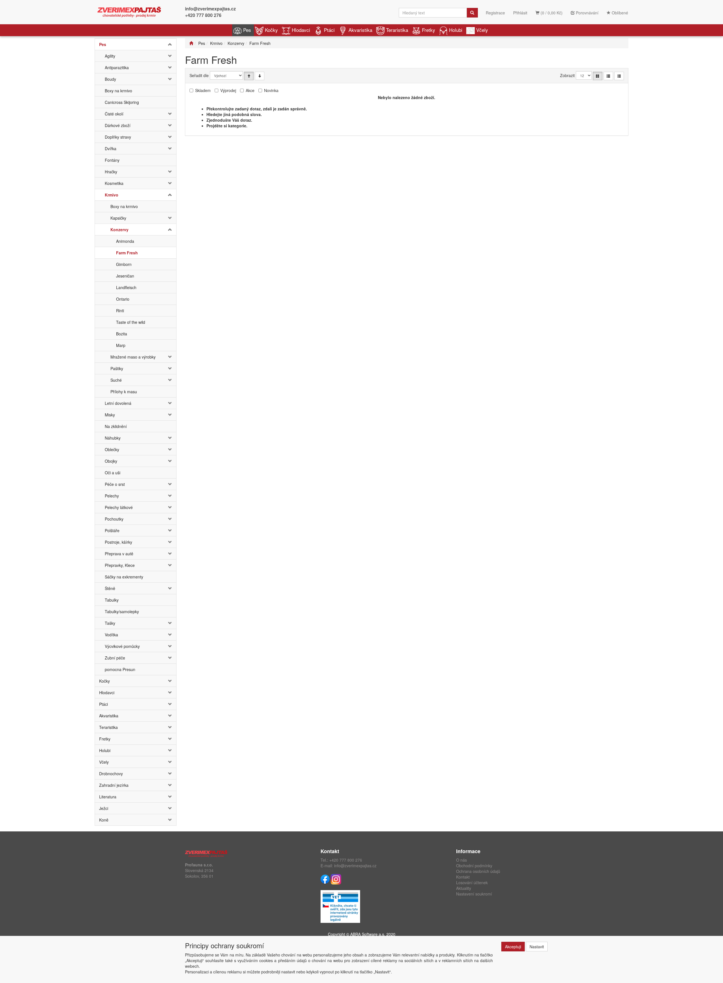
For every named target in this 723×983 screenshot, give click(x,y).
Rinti (120, 310)
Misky (110, 415)
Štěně (110, 588)
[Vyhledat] (472, 13)
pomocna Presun (120, 669)
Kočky (271, 29)
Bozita (121, 334)
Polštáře (112, 530)
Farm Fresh (127, 252)
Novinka (271, 90)
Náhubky (113, 438)
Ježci (103, 808)
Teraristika (397, 29)
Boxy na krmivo (118, 90)
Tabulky (112, 600)
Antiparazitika (117, 67)
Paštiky (116, 368)
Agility (110, 56)
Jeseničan (125, 276)
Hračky (111, 171)
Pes (247, 29)
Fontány (112, 160)
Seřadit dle (199, 75)
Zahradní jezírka (114, 785)
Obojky (111, 461)
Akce (250, 90)
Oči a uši (112, 472)
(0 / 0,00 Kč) (551, 13)
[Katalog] (597, 76)
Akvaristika (360, 29)
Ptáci (329, 29)
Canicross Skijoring (122, 102)
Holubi (455, 29)
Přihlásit (520, 13)
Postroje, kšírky (118, 542)
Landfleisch (126, 287)
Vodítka (111, 634)
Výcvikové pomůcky (122, 646)
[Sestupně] (259, 76)
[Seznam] (608, 76)
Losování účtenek (472, 882)
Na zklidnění (116, 426)
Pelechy (112, 496)
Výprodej (228, 90)
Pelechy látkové (119, 507)
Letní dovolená (118, 403)
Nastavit (537, 946)
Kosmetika (114, 183)
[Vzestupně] (249, 76)
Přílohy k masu (123, 391)
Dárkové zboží (117, 125)
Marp (120, 345)
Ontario (122, 299)
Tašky (110, 623)
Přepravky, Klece (120, 565)
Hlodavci (301, 29)
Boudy (110, 79)
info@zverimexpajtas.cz (210, 8)
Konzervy (119, 229)
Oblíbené (619, 13)
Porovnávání (586, 13)
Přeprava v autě (119, 553)
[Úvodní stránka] (191, 43)
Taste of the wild (130, 322)
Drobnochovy (111, 773)
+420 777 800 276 (203, 15)
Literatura (107, 796)
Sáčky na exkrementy (124, 577)
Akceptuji (513, 946)
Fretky (428, 29)
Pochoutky (114, 519)
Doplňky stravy (118, 137)
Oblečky (112, 449)
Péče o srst (115, 484)
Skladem (203, 90)
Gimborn (124, 264)
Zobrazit (567, 75)
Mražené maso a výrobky (133, 357)
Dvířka (110, 148)
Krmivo (111, 195)
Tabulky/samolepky (122, 611)
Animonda (125, 241)
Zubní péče (115, 658)
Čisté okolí (114, 114)
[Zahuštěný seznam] (619, 76)
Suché (116, 380)
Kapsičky (118, 218)
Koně (103, 820)
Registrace (495, 13)
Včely (482, 29)
